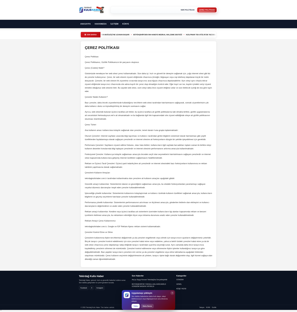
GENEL (179, 284)
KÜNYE (125, 24)
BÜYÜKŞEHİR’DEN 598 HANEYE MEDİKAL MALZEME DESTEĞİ (151, 35)
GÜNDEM (180, 279)
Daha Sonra (147, 306)
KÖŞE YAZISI (181, 289)
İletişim (202, 307)
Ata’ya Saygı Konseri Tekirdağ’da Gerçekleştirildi (149, 279)
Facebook (83, 288)
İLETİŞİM (114, 24)
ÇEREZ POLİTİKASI (207, 10)
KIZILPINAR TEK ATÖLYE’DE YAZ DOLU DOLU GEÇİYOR (201, 35)
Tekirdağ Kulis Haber (91, 276)
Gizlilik (214, 307)
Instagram (99, 288)
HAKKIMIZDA (101, 24)
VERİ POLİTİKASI (188, 10)
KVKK (208, 307)
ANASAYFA (85, 24)
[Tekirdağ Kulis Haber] (91, 9)
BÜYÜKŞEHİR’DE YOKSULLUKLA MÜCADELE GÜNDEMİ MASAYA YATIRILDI (149, 285)
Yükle (135, 306)
